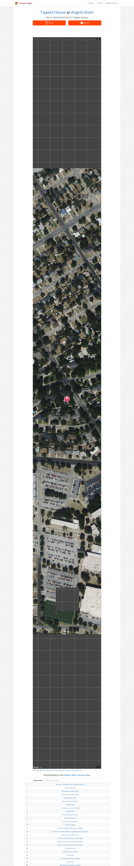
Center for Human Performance (70, 835)
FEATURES (90, 3)
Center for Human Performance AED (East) (70, 838)
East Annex (70, 862)
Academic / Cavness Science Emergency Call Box (70, 784)
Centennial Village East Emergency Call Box (70, 828)
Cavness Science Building (70, 821)
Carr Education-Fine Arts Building (70, 808)
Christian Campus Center (70, 852)
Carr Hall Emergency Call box (70, 815)
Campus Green (70, 805)
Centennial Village (70, 825)
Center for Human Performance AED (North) (70, 842)
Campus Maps (25, 3)
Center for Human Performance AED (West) (70, 845)
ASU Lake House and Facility (70, 794)
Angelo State (82, 12)
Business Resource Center (70, 801)
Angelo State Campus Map (77, 775)
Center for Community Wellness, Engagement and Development (70, 831)
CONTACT (100, 3)
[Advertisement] (67, 31)
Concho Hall (70, 855)
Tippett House (53, 12)
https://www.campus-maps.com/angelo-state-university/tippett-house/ (62, 770)
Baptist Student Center (70, 798)
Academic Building (70, 788)
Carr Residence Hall (70, 818)
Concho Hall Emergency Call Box (70, 858)
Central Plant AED (70, 848)
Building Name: (38, 780)
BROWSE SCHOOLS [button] (112, 3)
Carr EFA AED (70, 811)
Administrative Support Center (70, 791)
